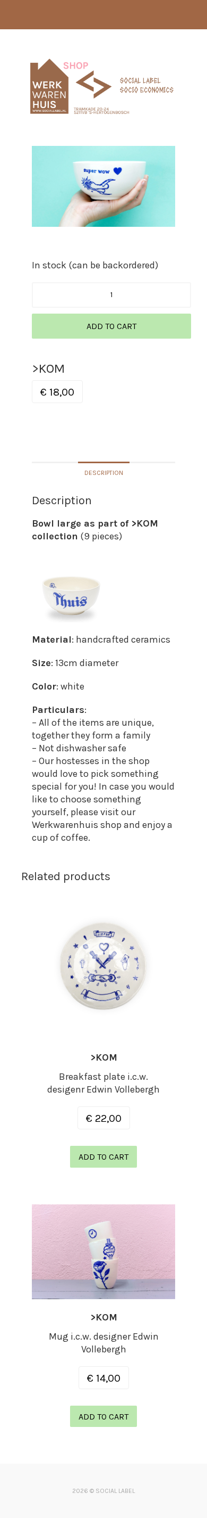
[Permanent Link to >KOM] (103, 1033)
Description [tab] (103, 473)
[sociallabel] (102, 118)
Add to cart (111, 326)
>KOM (103, 1057)
